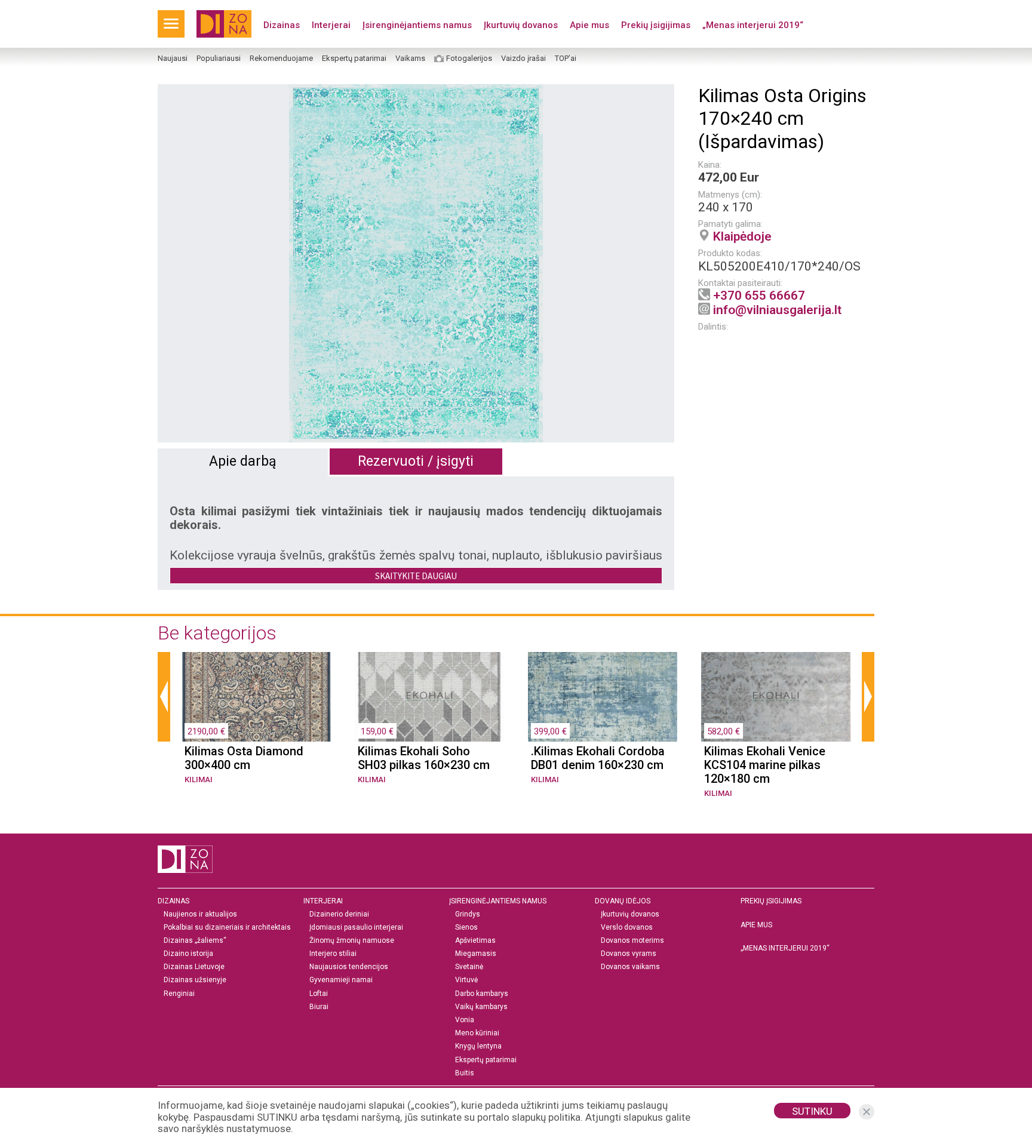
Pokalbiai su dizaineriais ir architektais (227, 927)
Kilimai (199, 779)
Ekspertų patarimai (354, 58)
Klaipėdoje (742, 236)
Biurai (318, 1007)
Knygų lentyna (478, 1046)
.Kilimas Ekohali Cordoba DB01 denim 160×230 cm (598, 758)
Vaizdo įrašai (523, 58)
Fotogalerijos (469, 58)
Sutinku (812, 1111)
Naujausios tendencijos (348, 967)
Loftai (318, 994)
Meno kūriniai (477, 1033)
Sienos (466, 927)
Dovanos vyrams (628, 954)
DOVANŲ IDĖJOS (622, 901)
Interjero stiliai (333, 954)
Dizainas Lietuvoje (194, 967)
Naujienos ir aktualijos (200, 914)
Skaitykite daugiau (416, 576)
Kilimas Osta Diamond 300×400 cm (244, 758)
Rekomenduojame (281, 58)
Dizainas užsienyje (195, 980)
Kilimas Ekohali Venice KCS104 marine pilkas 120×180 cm (764, 765)
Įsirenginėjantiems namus (417, 25)
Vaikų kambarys (481, 1007)
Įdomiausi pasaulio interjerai (356, 927)
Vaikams (410, 58)
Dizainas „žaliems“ (195, 941)
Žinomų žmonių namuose (351, 941)
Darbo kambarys (481, 994)
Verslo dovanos (627, 927)
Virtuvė (466, 980)
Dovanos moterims (632, 941)
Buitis (464, 1073)
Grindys (467, 914)
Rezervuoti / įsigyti (416, 461)
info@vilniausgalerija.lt (777, 310)
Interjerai (331, 25)
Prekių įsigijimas (655, 25)
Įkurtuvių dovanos (521, 25)
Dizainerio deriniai (339, 914)
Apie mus (589, 25)
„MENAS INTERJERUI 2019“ (785, 948)
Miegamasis (475, 954)
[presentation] (164, 697)
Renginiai (179, 994)
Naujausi (173, 58)
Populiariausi (218, 58)
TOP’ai (565, 58)
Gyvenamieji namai (341, 980)
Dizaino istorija (188, 954)
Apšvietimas (475, 941)
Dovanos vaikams (630, 967)
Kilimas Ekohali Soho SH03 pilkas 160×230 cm (424, 758)
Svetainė (469, 967)
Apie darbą (243, 461)
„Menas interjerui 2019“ (752, 25)
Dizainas (281, 25)
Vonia (464, 1020)
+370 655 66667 (759, 295)
